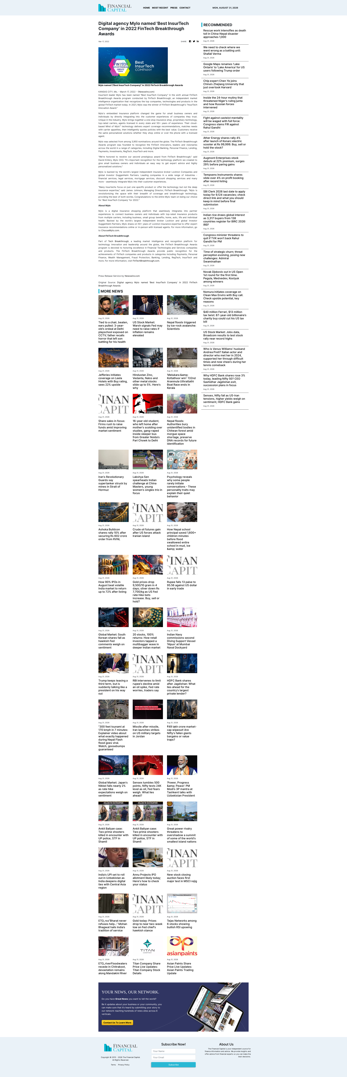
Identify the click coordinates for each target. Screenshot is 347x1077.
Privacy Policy (123, 1065)
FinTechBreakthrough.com (146, 260)
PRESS (173, 7)
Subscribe (173, 1064)
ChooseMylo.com (110, 230)
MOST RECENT (160, 7)
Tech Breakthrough (118, 241)
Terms (113, 1065)
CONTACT (184, 7)
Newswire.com (146, 91)
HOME (146, 7)
